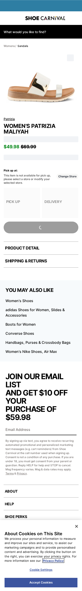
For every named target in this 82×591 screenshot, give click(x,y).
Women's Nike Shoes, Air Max (31, 351)
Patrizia (9, 119)
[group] (22, 203)
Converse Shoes (19, 333)
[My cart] (76, 18)
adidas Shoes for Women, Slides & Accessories (35, 312)
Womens (9, 46)
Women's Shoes (19, 300)
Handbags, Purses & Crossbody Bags (38, 342)
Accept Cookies (41, 582)
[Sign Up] (71, 430)
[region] (41, 555)
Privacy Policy (53, 560)
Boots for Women (20, 324)
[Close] (77, 526)
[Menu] (7, 18)
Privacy (22, 473)
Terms (9, 473)
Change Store (67, 176)
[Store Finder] (18, 18)
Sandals (23, 46)
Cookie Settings (41, 569)
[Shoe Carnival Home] (45, 18)
